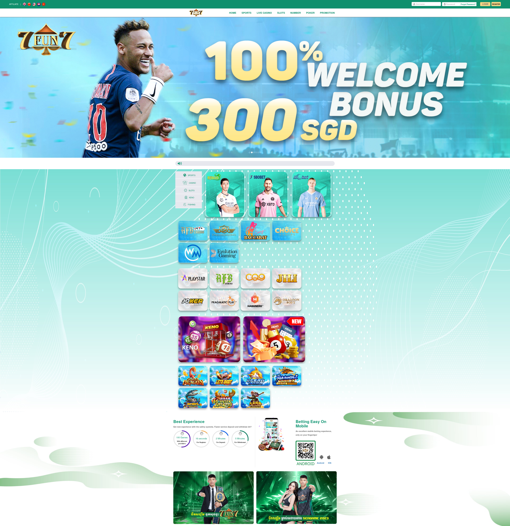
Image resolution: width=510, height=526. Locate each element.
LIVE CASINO (264, 12)
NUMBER (295, 12)
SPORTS (246, 12)
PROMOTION (327, 12)
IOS (329, 463)
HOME (232, 12)
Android (320, 463)
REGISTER (496, 4)
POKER (310, 12)
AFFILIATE (13, 4)
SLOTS (281, 12)
